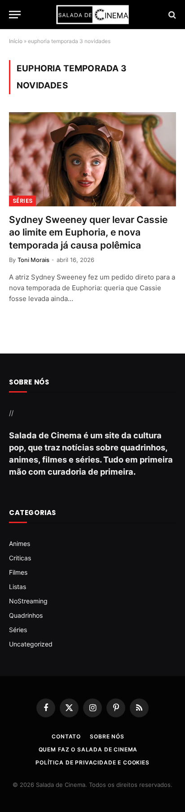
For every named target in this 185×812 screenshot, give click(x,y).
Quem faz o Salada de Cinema (88, 749)
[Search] (171, 14)
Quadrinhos (26, 615)
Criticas (20, 558)
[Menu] (15, 14)
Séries (22, 200)
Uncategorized (31, 644)
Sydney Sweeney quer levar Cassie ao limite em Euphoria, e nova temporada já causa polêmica (88, 232)
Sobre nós (107, 736)
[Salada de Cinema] (92, 14)
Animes (19, 543)
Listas (17, 586)
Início (15, 41)
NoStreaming (28, 601)
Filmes (18, 572)
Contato (66, 736)
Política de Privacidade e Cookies (92, 762)
